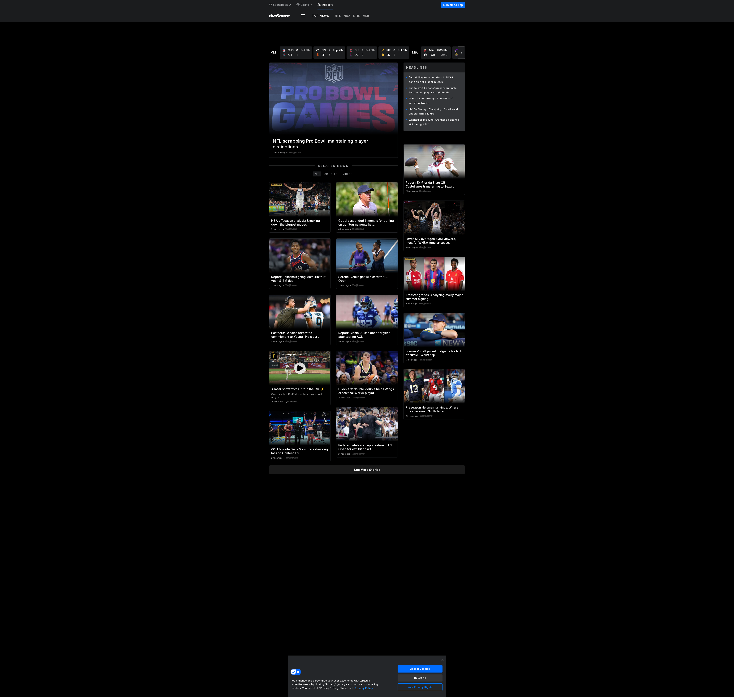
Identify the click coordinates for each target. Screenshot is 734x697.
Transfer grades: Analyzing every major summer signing (434, 297)
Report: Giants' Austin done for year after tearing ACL (364, 335)
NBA (347, 15)
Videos (347, 173)
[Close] (442, 660)
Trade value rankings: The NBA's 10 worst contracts (431, 101)
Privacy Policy (364, 688)
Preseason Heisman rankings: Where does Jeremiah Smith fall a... (432, 409)
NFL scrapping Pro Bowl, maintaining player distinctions (320, 143)
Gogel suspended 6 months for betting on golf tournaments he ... (366, 222)
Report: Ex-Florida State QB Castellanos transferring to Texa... (430, 184)
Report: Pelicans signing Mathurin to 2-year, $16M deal (298, 279)
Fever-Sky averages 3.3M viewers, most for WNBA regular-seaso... (431, 241)
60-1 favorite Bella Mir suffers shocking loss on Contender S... (299, 451)
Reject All (420, 677)
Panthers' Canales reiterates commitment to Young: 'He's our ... (295, 335)
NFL (338, 15)
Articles (331, 173)
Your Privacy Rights (420, 687)
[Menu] (303, 16)
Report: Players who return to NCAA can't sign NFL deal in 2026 (431, 79)
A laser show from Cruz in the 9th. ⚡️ (297, 389)
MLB (366, 15)
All (316, 173)
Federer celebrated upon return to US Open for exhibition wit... (365, 447)
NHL (356, 15)
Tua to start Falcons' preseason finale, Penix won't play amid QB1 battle (433, 90)
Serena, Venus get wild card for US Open (363, 279)
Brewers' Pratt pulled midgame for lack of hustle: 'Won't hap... (434, 353)
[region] (367, 676)
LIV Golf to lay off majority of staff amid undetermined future (433, 111)
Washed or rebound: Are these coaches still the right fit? (434, 122)
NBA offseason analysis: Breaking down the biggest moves (295, 222)
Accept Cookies (420, 668)
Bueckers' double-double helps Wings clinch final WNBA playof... (366, 391)
